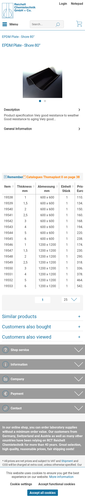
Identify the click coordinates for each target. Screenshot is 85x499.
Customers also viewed (26, 337)
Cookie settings (21, 484)
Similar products (19, 316)
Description (12, 110)
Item (7, 186)
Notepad (77, 4)
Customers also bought (26, 327)
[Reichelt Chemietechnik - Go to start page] (19, 10)
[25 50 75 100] (67, 300)
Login (63, 4)
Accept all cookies (43, 493)
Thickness (24, 189)
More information (61, 477)
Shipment (67, 461)
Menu (13, 24)
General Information (18, 129)
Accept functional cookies (56, 484)
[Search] (58, 24)
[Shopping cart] (79, 24)
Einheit (66, 189)
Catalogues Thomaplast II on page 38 (53, 177)
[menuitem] (65, 3)
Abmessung (46, 189)
